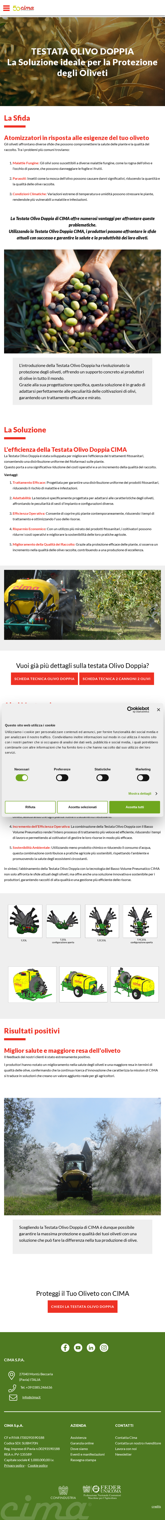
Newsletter (123, 1454)
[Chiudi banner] (158, 709)
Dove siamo (79, 1449)
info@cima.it (31, 1397)
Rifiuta (30, 807)
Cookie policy (38, 1465)
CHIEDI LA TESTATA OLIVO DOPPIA (82, 1306)
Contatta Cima (126, 1437)
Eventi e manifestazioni (87, 1454)
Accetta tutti (135, 807)
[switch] (62, 777)
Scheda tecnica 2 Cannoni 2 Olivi (117, 679)
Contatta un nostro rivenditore (138, 1443)
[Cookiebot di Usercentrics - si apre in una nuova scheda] (130, 709)
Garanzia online (82, 1443)
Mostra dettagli (139, 793)
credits (156, 1506)
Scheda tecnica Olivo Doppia (44, 679)
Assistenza (78, 1437)
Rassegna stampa (83, 1460)
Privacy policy (14, 1465)
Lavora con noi (126, 1449)
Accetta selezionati (82, 807)
